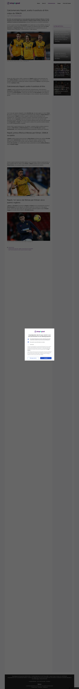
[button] (39, 344)
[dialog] (39, 344)
